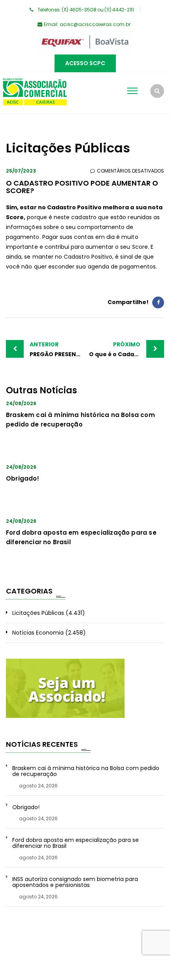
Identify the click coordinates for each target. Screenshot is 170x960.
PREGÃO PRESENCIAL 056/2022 (57, 349)
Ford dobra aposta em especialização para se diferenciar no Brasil (75, 843)
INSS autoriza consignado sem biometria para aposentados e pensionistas (75, 882)
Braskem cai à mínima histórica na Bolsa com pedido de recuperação (85, 771)
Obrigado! (23, 478)
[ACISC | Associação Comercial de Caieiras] (34, 93)
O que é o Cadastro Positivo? (126, 349)
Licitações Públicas (38, 613)
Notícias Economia (38, 633)
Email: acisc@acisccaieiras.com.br (87, 24)
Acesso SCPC (85, 63)
